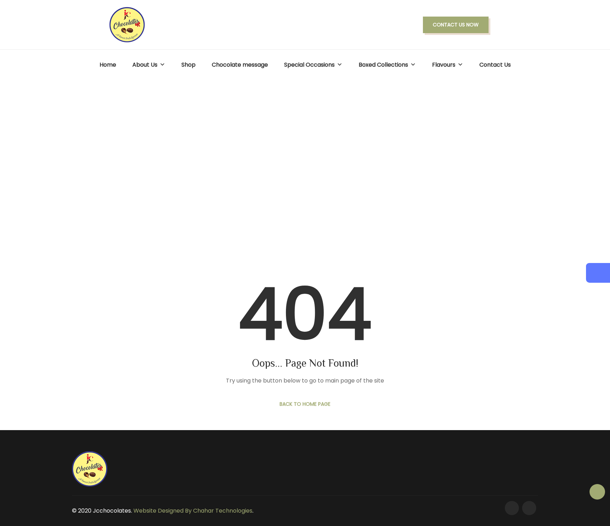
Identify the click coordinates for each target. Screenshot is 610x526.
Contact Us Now (456, 24)
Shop (188, 65)
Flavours (443, 65)
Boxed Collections (383, 65)
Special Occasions (309, 65)
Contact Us (495, 65)
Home (108, 65)
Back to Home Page (305, 404)
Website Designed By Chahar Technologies (192, 511)
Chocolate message (240, 65)
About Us (144, 65)
